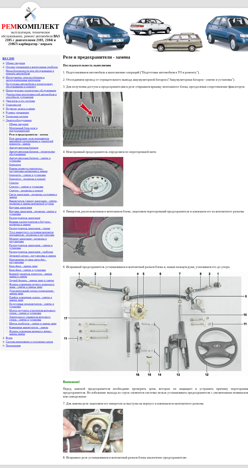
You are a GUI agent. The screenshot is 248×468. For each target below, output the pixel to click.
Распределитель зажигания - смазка (29, 228)
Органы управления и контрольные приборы (32, 67)
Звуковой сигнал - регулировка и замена (32, 255)
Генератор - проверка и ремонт (27, 179)
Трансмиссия (13, 104)
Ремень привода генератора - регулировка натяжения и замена (28, 169)
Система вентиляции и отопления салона (29, 341)
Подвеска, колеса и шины (20, 108)
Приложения (13, 345)
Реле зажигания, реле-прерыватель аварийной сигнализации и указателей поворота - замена (31, 141)
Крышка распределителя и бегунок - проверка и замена (30, 223)
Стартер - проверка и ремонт (26, 190)
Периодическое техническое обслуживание (31, 90)
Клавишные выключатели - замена (28, 327)
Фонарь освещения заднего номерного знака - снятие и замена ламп (31, 285)
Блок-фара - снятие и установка (27, 270)
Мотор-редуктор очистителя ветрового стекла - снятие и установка (32, 311)
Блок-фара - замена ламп (23, 266)
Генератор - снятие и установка (27, 175)
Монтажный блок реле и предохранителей (23, 129)
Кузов (9, 337)
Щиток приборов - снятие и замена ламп (32, 323)
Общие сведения (15, 63)
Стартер (14, 182)
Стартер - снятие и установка (26, 186)
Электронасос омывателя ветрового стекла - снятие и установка (30, 318)
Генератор (15, 164)
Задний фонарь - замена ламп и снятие (31, 280)
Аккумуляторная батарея (23, 147)
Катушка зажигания (20, 207)
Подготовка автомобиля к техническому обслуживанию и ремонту (29, 85)
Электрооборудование (19, 120)
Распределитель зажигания (24, 218)
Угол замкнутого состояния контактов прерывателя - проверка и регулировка (31, 233)
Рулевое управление (17, 112)
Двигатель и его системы (20, 101)
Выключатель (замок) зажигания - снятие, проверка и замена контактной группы (33, 202)
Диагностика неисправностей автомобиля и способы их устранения (31, 95)
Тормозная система (17, 116)
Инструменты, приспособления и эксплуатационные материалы (25, 78)
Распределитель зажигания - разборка (31, 251)
